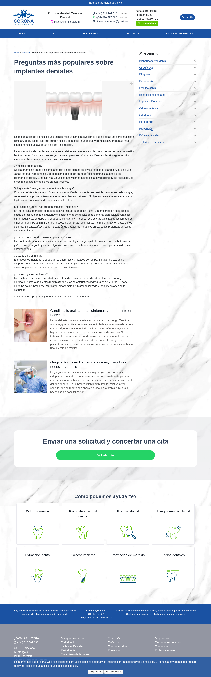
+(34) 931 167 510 (106, 13)
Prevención (146, 128)
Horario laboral (148, 23)
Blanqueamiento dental (152, 61)
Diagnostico (146, 74)
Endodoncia (146, 81)
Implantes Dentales (150, 101)
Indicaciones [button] (91, 33)
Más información (113, 672)
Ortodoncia (145, 115)
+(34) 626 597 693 (106, 17)
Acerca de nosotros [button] (178, 33)
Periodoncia (146, 121)
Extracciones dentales (152, 94)
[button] (131, 83)
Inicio (21, 33)
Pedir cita (187, 17)
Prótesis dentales (149, 135)
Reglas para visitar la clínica (105, 2)
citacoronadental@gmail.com (112, 21)
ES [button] (53, 33)
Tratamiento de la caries (153, 142)
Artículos (133, 33)
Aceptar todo (95, 672)
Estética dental (148, 88)
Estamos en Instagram (66, 21)
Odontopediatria (148, 108)
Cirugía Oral (146, 67)
